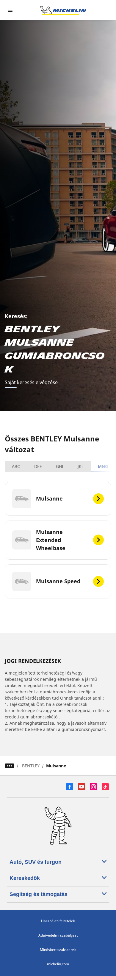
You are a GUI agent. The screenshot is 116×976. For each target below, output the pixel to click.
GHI (59, 466)
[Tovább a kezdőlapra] (63, 10)
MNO (103, 466)
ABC (16, 466)
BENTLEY (31, 766)
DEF (38, 466)
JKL (81, 466)
